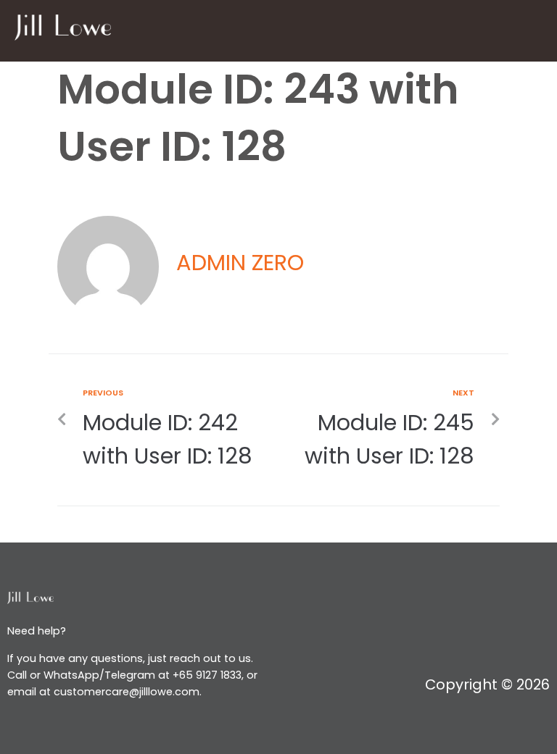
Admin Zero (240, 262)
